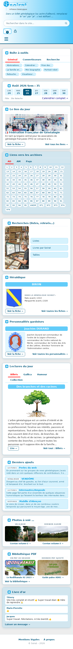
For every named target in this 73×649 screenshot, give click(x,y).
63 (13, 193)
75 (25, 197)
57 (37, 188)
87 (37, 201)
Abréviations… (14, 65)
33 (13, 180)
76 (31, 197)
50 (55, 184)
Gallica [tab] (27, 374)
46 (31, 184)
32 (7, 180)
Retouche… (12, 74)
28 (43, 176)
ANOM (33, 205)
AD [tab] (9, 161)
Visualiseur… (28, 74)
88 (43, 201)
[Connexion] (15, 31)
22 (7, 176)
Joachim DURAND (36, 328)
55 (25, 188)
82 (7, 201)
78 (43, 197)
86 (31, 201)
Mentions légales (29, 639)
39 (49, 180)
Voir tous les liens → (56, 144)
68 (43, 193)
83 (13, 201)
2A (49, 171)
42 (7, 184)
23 (13, 176)
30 (55, 176)
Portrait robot (50, 70)
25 (25, 176)
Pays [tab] (29, 161)
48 (43, 184)
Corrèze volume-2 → (20, 543)
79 (49, 197)
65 (25, 193)
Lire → (13, 448)
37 (37, 180)
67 (37, 193)
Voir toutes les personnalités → (50, 354)
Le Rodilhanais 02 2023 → (20, 577)
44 (19, 184)
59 (49, 188)
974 (63, 205)
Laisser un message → (17, 624)
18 (37, 171)
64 (19, 193)
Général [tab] (12, 59)
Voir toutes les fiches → (54, 311)
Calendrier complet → (55, 98)
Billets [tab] (14, 374)
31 (61, 176)
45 (25, 184)
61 (61, 188)
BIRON (36, 284)
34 (19, 180)
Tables (36, 254)
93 (13, 205)
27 (37, 176)
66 (31, 193)
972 (48, 205)
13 (7, 171)
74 (19, 197)
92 (7, 205)
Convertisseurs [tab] (32, 59)
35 (25, 180)
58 (43, 188)
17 (31, 171)
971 (41, 205)
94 (19, 205)
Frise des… (46, 65)
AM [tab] (19, 161)
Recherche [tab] (53, 59)
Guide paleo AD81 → (52, 577)
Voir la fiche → (15, 144)
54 (19, 188)
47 (37, 184)
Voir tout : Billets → (54, 448)
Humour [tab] (42, 374)
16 (25, 171)
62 (7, 193)
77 (37, 197)
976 (8, 209)
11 (56, 167)
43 (13, 184)
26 (31, 176)
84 (19, 201)
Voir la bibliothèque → (17, 581)
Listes (36, 241)
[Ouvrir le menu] (6, 39)
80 (55, 197)
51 (61, 184)
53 (13, 188)
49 (49, 184)
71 (61, 193)
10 (50, 167)
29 (49, 176)
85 (25, 201)
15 (19, 171)
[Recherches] (17, 247)
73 (13, 197)
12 (62, 167)
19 (43, 171)
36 (31, 180)
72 (7, 197)
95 (25, 205)
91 (61, 201)
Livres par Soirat (42, 248)
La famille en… (14, 70)
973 (55, 205)
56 (31, 188)
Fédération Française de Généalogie (34, 132)
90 (55, 201)
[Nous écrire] (7, 31)
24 (19, 176)
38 (43, 180)
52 (7, 188)
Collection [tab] (16, 380)
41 (61, 180)
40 (55, 180)
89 (49, 201)
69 (49, 193)
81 (61, 197)
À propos (49, 639)
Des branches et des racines (36, 386)
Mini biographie (32, 70)
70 (55, 193)
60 (55, 188)
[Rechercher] (66, 23)
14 (13, 171)
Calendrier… (31, 65)
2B (55, 171)
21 (61, 171)
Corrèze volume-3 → (53, 543)
